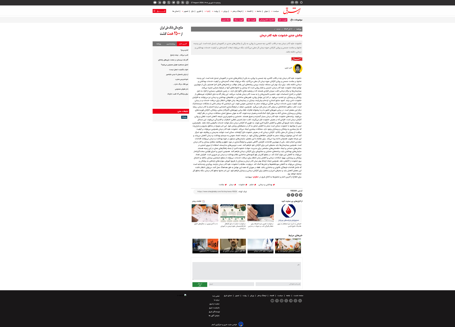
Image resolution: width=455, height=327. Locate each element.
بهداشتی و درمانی (266, 184)
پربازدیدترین (171, 44)
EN (296, 2)
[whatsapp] (288, 195)
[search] (187, 2)
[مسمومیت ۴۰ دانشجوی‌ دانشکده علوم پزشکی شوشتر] (205, 246)
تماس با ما (216, 296)
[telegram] (173, 2)
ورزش (225, 11)
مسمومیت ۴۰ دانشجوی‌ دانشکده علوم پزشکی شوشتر (206, 250)
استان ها (175, 11)
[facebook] (292, 195)
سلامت (222, 184)
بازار (192, 11)
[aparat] (164, 2)
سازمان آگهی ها (214, 315)
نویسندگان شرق (214, 311)
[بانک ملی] (171, 36)
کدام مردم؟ (184, 50)
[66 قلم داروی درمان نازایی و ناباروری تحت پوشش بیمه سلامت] (233, 246)
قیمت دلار (282, 19)
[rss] (182, 2)
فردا (207, 11)
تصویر (186, 11)
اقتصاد (249, 11)
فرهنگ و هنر (237, 11)
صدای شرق (228, 295)
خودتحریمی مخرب (181, 79)
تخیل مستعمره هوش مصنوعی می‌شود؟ (174, 64)
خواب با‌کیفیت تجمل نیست (178, 69)
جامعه (259, 11)
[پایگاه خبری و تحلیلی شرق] (291, 13)
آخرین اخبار (183, 44)
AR (292, 2)
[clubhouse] (159, 2)
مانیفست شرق (214, 307)
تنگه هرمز (226, 19)
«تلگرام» (255, 177)
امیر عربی (288, 67)
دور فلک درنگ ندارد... (180, 84)
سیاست (276, 11)
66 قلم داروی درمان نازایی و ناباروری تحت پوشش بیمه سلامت (234, 250)
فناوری (199, 11)
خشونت (242, 184)
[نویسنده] (297, 72)
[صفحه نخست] (300, 2)
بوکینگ (184, 117)
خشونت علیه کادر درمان (263, 250)
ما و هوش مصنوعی (181, 89)
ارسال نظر (200, 284)
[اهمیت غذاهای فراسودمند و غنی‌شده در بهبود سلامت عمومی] (288, 246)
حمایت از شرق (214, 304)
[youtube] (155, 2)
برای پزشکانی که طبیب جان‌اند (177, 94)
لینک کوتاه (242, 191)
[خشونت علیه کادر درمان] (260, 246)
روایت (215, 11)
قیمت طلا (251, 19)
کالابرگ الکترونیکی (267, 19)
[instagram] (178, 2)
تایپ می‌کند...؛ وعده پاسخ (179, 55)
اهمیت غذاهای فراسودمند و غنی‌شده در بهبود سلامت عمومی (289, 250)
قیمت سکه (238, 19)
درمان (231, 184)
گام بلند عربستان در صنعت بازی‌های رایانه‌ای (173, 60)
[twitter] (169, 2)
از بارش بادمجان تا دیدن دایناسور (177, 74)
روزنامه (298, 29)
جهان (266, 11)
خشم (252, 184)
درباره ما (217, 300)
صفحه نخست (298, 295)
